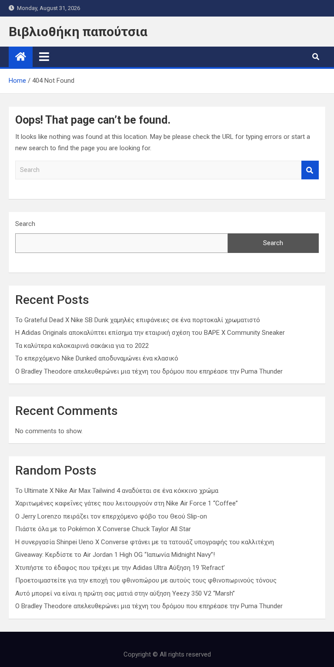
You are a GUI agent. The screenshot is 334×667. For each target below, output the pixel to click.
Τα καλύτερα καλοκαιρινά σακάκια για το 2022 (82, 346)
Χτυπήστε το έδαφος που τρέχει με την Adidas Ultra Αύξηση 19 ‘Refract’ (120, 568)
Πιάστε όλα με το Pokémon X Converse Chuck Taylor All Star (103, 529)
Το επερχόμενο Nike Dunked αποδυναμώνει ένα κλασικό (96, 358)
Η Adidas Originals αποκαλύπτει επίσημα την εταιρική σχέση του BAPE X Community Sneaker (150, 333)
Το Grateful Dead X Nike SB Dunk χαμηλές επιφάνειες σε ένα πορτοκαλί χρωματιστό (137, 320)
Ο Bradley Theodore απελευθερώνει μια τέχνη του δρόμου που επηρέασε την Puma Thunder (149, 371)
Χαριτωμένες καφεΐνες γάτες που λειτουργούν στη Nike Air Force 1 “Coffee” (126, 503)
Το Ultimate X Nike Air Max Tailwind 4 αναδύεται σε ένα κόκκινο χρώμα (116, 491)
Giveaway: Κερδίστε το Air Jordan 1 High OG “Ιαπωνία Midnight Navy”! (115, 555)
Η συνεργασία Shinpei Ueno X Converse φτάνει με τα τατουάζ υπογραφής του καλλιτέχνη (144, 542)
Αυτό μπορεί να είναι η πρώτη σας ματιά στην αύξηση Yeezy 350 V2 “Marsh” (125, 593)
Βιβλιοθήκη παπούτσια (78, 31)
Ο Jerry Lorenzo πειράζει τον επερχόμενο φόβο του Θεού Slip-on (111, 516)
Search (310, 170)
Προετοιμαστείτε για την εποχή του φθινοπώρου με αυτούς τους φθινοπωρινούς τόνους (146, 580)
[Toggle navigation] (44, 57)
